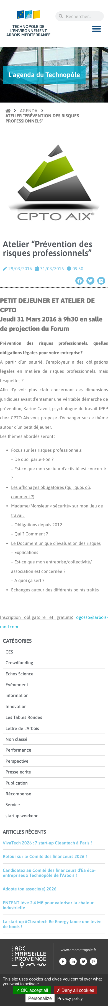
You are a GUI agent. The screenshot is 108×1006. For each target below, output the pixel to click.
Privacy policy (70, 998)
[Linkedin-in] (73, 961)
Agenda (28, 110)
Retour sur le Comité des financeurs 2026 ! (45, 856)
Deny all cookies (77, 990)
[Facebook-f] (62, 961)
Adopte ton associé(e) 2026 (29, 888)
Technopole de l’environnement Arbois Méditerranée (28, 30)
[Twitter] (83, 961)
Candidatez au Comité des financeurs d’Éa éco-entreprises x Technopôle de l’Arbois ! (49, 873)
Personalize (40, 998)
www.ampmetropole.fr (78, 950)
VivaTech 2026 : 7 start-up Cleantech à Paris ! (47, 842)
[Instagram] (93, 961)
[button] (96, 28)
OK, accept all (34, 990)
